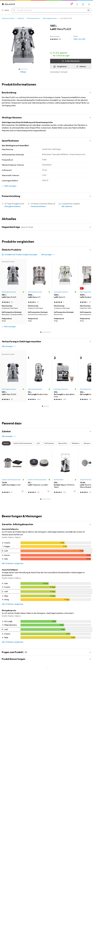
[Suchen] (14, 10)
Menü (7, 10)
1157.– (53, 25)
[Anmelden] (77, 4)
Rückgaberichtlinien (13, 206)
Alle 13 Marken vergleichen (12, 563)
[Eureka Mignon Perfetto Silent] (65, 472)
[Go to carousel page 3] (44, 332)
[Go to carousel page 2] (42, 332)
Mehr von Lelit (79, 37)
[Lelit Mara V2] (65, 281)
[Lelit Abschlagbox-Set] (13, 472)
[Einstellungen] (71, 4)
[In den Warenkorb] (22, 491)
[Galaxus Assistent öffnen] (83, 4)
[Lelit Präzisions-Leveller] (39, 472)
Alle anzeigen (46, 254)
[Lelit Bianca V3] (39, 281)
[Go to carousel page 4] (46, 332)
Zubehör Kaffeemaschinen (11, 480)
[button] (70, 54)
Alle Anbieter (66, 206)
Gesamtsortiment (8, 18)
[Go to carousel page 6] (49, 332)
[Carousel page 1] (40, 332)
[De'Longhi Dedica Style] (39, 376)
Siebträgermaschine (50, 18)
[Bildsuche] (88, 10)
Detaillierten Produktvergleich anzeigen (21, 254)
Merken (83, 66)
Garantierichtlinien (38, 206)
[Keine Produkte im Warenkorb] (89, 4)
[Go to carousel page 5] (48, 332)
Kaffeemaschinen (33, 18)
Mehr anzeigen (10, 326)
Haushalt (21, 18)
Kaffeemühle (58, 480)
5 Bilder (23, 72)
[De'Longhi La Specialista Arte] (65, 376)
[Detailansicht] (46, 551)
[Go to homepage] (8, 4)
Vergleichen (62, 66)
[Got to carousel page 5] (26, 69)
